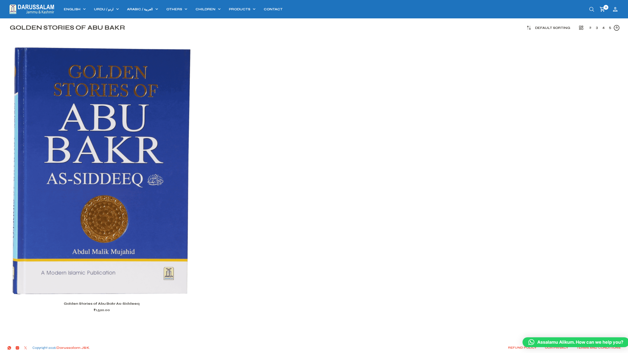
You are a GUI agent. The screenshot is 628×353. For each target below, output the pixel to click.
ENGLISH (72, 9)
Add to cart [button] (108, 290)
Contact (273, 9)
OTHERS (174, 9)
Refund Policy (522, 347)
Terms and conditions (598, 347)
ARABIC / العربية (140, 9)
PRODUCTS (239, 9)
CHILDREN (205, 9)
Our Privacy (556, 347)
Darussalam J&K (72, 348)
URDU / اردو (104, 9)
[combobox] (552, 28)
